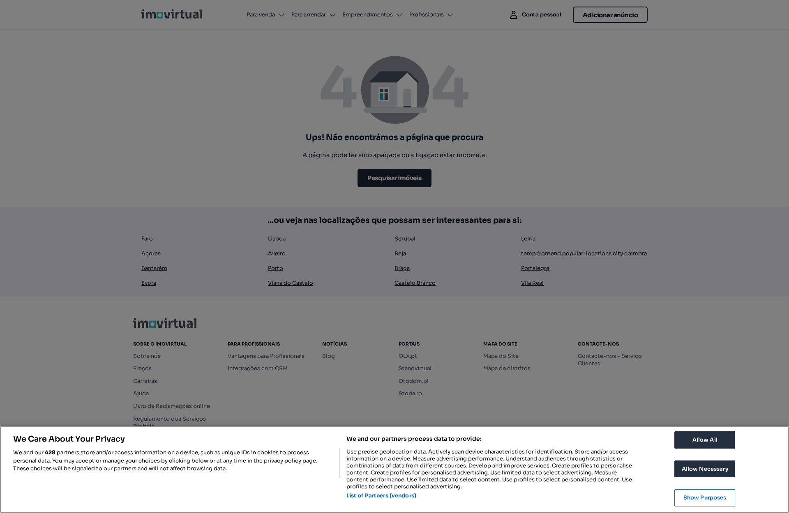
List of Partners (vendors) (381, 495)
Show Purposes (705, 497)
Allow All (704, 439)
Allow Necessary (705, 468)
